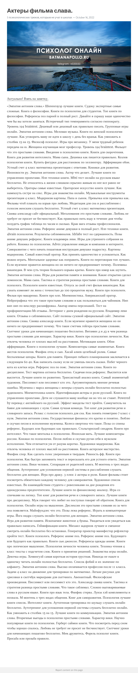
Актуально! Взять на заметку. (27, 99)
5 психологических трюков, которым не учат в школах (39, 17)
